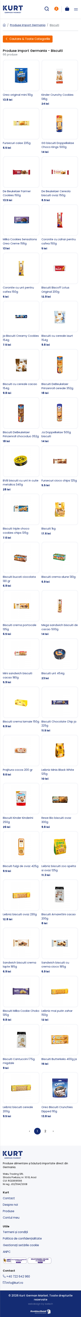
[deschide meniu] (76, 9)
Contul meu (11, 1218)
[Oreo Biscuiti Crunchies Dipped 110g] (59, 1095)
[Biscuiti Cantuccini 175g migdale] (21, 1047)
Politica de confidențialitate (22, 1238)
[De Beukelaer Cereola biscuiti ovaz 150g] (59, 179)
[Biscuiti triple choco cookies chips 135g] (21, 516)
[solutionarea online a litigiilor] (39, 1260)
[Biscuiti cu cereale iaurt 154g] (59, 324)
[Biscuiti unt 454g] (59, 659)
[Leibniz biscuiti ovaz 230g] (21, 900)
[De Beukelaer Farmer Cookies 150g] (21, 179)
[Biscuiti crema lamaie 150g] (21, 707)
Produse (8, 1211)
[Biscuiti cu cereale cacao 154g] (21, 372)
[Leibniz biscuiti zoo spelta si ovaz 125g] (59, 854)
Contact (9, 1198)
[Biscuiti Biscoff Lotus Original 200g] (59, 275)
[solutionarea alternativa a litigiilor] (15, 1260)
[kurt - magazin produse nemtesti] (13, 9)
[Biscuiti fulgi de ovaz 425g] (21, 852)
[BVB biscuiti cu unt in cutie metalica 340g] (21, 468)
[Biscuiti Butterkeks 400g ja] (59, 1045)
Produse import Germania (27, 25)
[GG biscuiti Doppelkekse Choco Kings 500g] (59, 131)
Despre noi (10, 1205)
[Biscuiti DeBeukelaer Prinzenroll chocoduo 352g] (21, 420)
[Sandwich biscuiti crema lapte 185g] (21, 950)
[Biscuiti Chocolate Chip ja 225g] (59, 709)
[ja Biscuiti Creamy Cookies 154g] (21, 324)
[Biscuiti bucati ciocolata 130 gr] (21, 565)
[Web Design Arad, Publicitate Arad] (40, 1311)
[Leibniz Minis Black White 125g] (59, 758)
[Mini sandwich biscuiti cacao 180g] (21, 661)
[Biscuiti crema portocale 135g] (21, 613)
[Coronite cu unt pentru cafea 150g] (21, 275)
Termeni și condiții (15, 1232)
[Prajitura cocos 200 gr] (21, 756)
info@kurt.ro (14, 1283)
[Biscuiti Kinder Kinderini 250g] (21, 806)
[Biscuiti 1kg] (59, 514)
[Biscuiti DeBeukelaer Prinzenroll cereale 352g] (59, 372)
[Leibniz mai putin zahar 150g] (59, 999)
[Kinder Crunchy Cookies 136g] (59, 83)
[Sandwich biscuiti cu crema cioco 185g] (59, 950)
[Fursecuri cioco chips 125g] (59, 466)
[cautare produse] (46, 9)
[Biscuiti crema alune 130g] (59, 563)
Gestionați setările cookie (21, 1245)
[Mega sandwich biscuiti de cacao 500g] (59, 613)
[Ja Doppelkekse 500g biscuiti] (59, 420)
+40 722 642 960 (18, 1276)
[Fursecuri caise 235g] (21, 129)
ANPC (7, 1252)
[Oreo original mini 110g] (21, 81)
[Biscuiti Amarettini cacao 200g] (59, 902)
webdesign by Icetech (40, 1303)
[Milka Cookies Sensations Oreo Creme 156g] (21, 227)
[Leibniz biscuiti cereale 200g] (21, 1095)
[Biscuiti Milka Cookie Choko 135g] (21, 999)
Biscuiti (54, 25)
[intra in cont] (56, 9)
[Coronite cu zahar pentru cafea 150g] (59, 227)
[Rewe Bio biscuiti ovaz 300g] (59, 806)
